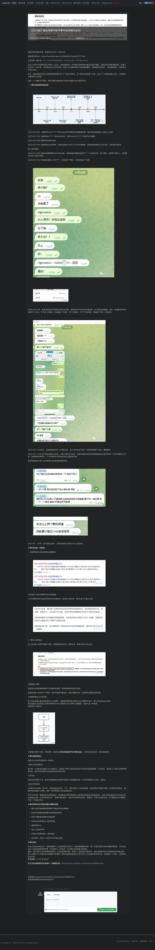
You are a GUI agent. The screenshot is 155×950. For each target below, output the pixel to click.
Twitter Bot (95, 3)
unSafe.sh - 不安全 (9, 3)
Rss (140, 3)
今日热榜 (30, 3)
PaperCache (33, 943)
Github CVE (55, 3)
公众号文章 (39, 3)
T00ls (150, 941)
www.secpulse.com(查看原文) (63, 38)
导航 (47, 3)
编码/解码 (77, 3)
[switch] (145, 3)
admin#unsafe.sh (123, 941)
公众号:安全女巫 (42, 859)
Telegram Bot (106, 3)
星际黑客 (143, 941)
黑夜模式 (150, 3)
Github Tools (66, 3)
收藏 (86, 38)
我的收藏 (21, 3)
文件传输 (85, 3)
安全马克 (135, 941)
